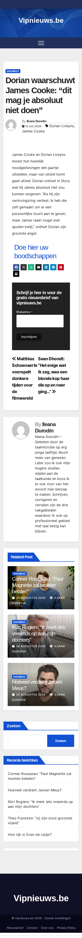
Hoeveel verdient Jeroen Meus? (34, 790)
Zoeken (14, 726)
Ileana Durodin (36, 121)
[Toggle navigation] (41, 43)
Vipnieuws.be (41, 20)
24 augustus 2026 (31, 597)
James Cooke (33, 131)
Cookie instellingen (58, 918)
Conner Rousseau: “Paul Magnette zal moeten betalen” (37, 585)
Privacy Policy (66, 927)
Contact (32, 927)
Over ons (47, 927)
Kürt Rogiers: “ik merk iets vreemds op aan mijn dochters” (38, 633)
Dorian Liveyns (61, 126)
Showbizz (13, 71)
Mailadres (24, 312)
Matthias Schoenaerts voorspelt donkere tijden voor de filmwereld (24, 378)
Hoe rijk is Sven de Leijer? (30, 834)
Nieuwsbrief (15, 927)
